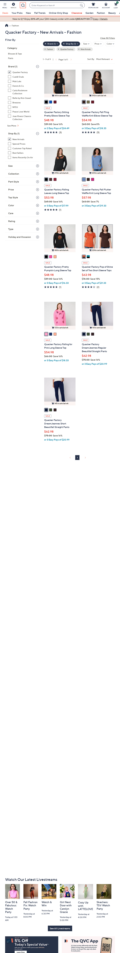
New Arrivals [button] (85, 49)
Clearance (76, 12)
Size (10, 165)
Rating (11, 221)
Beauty (112, 12)
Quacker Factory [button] (66, 49)
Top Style (13, 197)
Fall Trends (40, 12)
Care (10, 213)
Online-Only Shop (58, 12)
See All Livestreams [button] (60, 928)
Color (11, 205)
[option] (60, 19)
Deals (5, 12)
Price (11, 189)
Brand (12, 66)
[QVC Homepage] (6, 26)
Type (10, 229)
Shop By (14, 133)
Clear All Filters (107, 38)
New (28, 12)
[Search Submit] (82, 5)
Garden (89, 12)
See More (12, 125)
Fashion (101, 12)
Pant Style (13, 181)
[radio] (46, 102)
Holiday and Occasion (19, 236)
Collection (13, 173)
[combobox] (54, 5)
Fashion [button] (50, 49)
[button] (4, 6)
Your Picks (17, 12)
